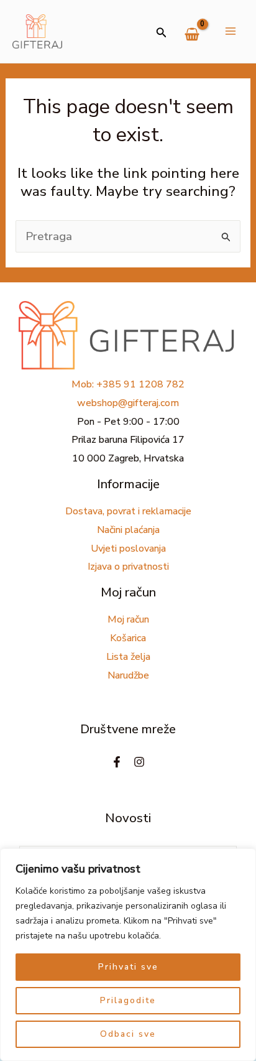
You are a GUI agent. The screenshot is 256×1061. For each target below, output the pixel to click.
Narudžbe (128, 675)
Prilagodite (128, 1000)
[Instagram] (139, 761)
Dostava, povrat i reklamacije (128, 511)
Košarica (128, 638)
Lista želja (128, 657)
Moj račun (128, 619)
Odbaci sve (128, 1034)
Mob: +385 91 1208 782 (128, 384)
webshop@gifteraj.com (128, 403)
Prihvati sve (128, 967)
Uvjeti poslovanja (128, 548)
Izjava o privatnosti (128, 566)
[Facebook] (116, 761)
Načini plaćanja (128, 530)
